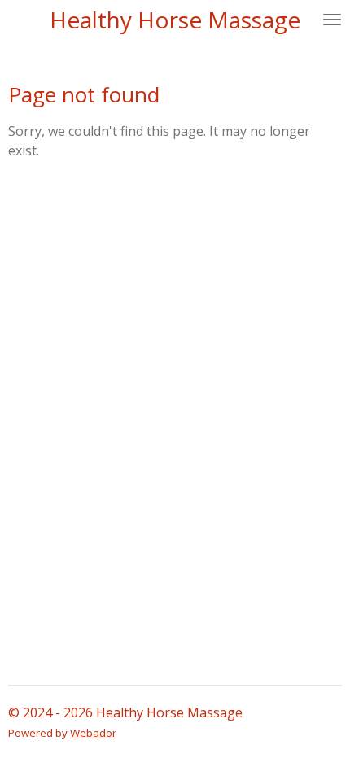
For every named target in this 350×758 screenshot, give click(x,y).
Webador (93, 732)
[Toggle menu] (332, 19)
